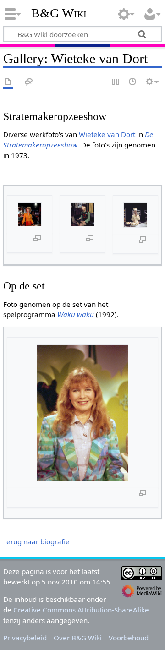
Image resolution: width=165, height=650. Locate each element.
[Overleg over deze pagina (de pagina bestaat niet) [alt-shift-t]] (29, 82)
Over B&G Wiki (78, 637)
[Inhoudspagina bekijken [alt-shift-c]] (8, 82)
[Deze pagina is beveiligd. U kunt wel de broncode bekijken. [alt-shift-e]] (116, 82)
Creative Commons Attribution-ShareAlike (81, 609)
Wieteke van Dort (107, 134)
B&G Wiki (59, 13)
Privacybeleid (25, 637)
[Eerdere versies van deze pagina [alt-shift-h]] (133, 82)
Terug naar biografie (36, 541)
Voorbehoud (128, 637)
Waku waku (75, 314)
